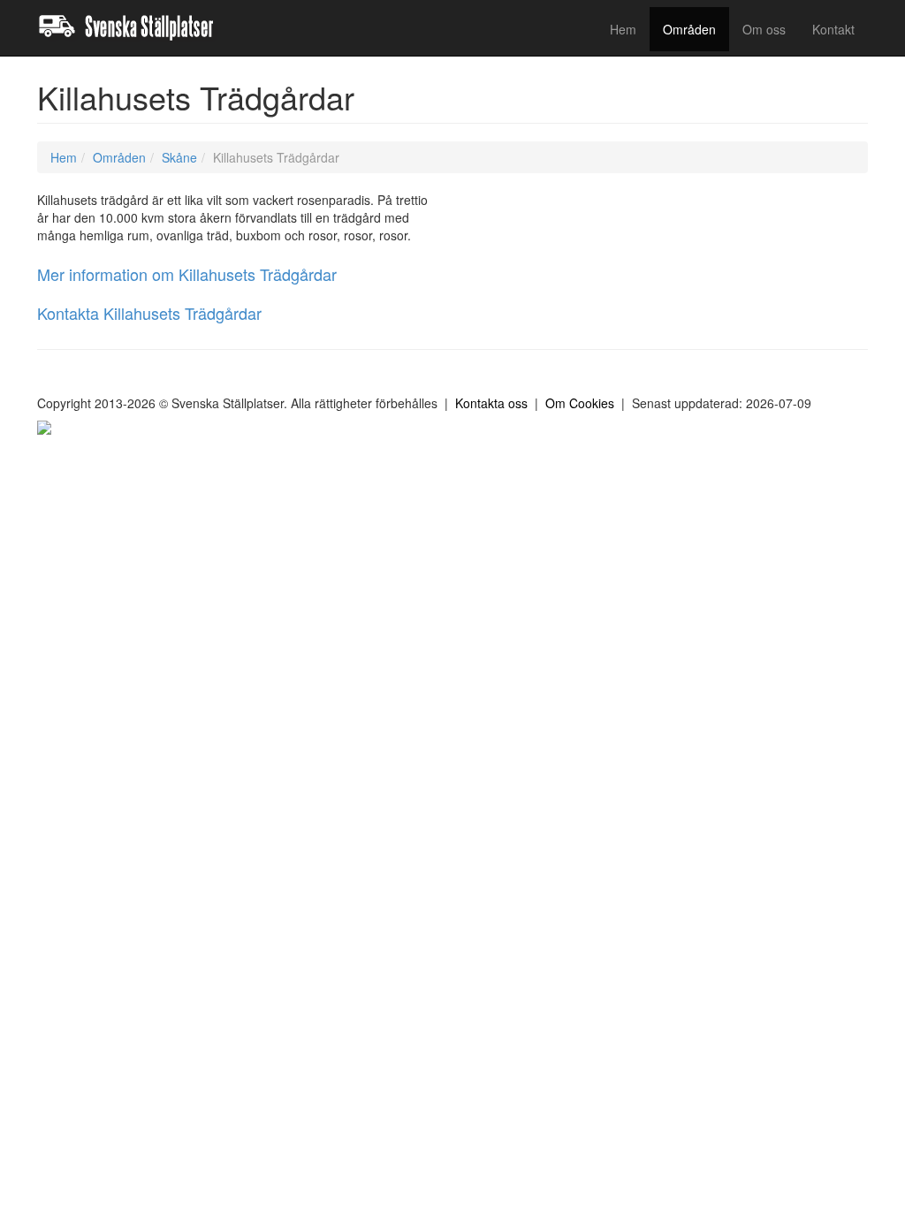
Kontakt (833, 29)
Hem (623, 29)
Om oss (764, 29)
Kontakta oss (491, 403)
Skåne (179, 157)
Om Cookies (579, 403)
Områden (689, 29)
